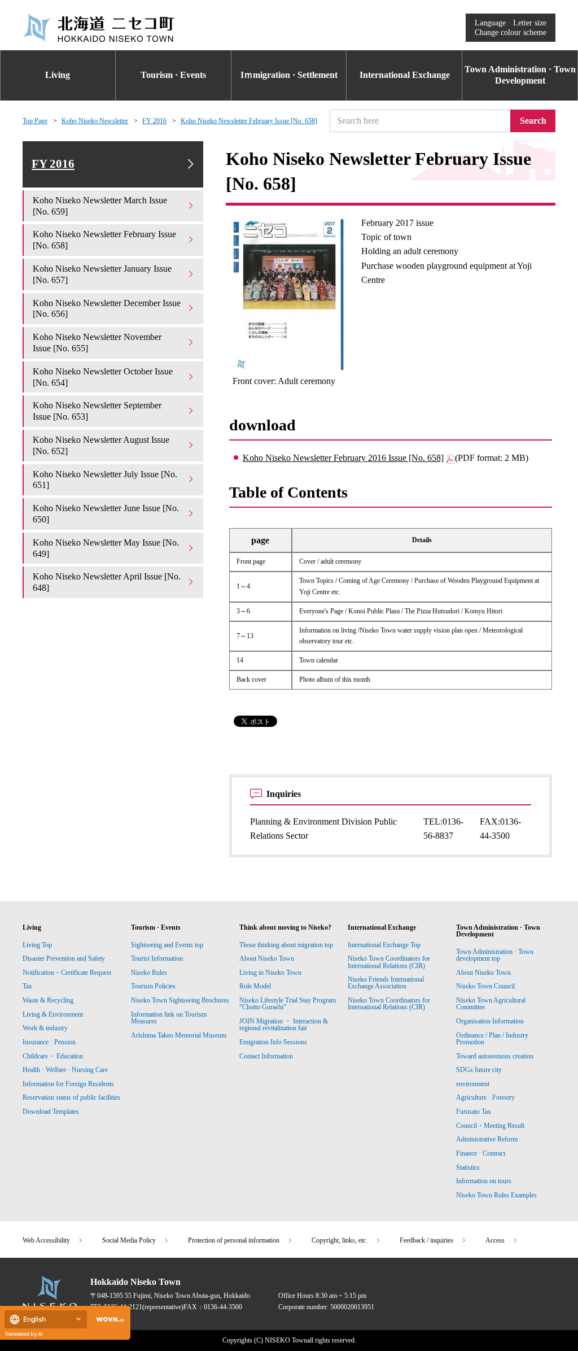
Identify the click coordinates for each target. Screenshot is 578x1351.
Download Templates (52, 1111)
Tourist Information (157, 958)
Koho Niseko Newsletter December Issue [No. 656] (107, 308)
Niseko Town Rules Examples (496, 1195)
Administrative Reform (487, 1139)
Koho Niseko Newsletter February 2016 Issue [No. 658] (343, 458)
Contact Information (266, 1056)
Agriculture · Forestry (485, 1097)
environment (472, 1084)
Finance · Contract (480, 1153)
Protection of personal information (233, 1240)
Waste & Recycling (48, 1000)
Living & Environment (53, 1014)
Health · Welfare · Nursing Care (65, 1070)
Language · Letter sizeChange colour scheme (510, 27)
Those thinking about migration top (286, 945)
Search (533, 120)
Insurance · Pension (49, 1042)
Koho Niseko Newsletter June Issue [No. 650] (106, 513)
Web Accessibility (46, 1240)
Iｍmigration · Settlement (289, 75)
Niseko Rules (149, 973)
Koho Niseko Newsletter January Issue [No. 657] (102, 274)
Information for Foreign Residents (68, 1084)
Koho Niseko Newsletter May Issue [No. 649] (106, 548)
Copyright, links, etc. (339, 1240)
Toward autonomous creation (494, 1056)
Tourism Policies (153, 986)
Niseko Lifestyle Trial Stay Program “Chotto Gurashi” (287, 1003)
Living (57, 75)
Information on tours (483, 1181)
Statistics (468, 1167)
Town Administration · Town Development (520, 75)
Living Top (37, 945)
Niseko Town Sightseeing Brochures (180, 1000)
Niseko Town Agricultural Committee (491, 1003)
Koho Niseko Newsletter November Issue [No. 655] (97, 342)
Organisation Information (490, 1021)
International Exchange (405, 75)
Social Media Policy (129, 1240)
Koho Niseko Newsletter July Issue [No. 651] (105, 479)
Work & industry (45, 1028)
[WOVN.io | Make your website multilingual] (108, 1319)
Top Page (35, 121)
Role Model (255, 986)
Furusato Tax (473, 1111)
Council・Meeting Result (490, 1126)
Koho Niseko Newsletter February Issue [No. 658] (249, 121)
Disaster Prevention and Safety (64, 958)
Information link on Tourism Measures (169, 1017)
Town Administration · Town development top (494, 955)
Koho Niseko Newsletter (95, 121)
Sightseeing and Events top (167, 945)
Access (495, 1240)
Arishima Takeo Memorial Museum (178, 1035)
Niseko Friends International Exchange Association (386, 982)
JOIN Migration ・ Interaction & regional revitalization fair (283, 1024)
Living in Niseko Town (270, 973)
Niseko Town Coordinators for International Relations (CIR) (389, 962)
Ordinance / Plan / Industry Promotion (492, 1038)
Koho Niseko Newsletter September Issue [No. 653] (97, 410)
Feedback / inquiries (426, 1240)
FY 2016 (154, 121)
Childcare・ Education (53, 1056)
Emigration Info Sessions (273, 1042)
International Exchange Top (384, 945)
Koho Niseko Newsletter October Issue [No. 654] (103, 377)
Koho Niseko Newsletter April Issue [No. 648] (107, 582)
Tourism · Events (173, 75)
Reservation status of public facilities (71, 1097)
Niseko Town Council (485, 986)
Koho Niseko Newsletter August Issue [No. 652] (101, 445)
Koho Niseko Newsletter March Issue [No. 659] (100, 205)
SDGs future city (479, 1070)
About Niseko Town (266, 958)
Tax (27, 986)
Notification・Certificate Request (67, 973)
